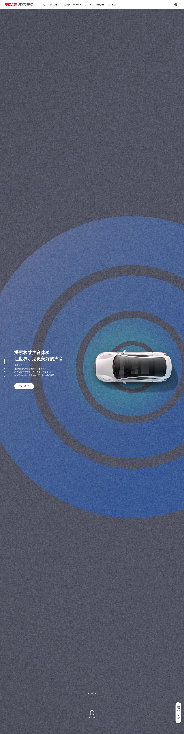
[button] (88, 693)
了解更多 (22, 386)
